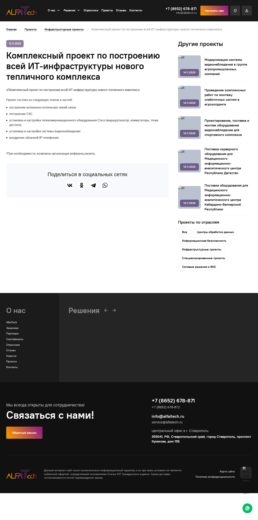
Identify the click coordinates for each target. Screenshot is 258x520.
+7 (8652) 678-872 (166, 407)
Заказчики (12, 327)
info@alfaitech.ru (186, 12)
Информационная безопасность (204, 241)
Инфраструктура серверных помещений (94, 367)
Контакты (135, 10)
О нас (51, 10)
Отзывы (121, 10)
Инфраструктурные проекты (64, 29)
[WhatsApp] (105, 185)
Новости (11, 355)
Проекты (107, 10)
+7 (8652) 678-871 (181, 9)
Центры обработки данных (215, 232)
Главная (11, 29)
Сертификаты (14, 339)
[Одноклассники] (81, 185)
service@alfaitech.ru (167, 422)
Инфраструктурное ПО (83, 356)
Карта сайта (227, 471)
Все (184, 232)
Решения (69, 10)
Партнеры (12, 333)
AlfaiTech (11, 322)
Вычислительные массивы (85, 350)
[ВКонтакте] (69, 185)
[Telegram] (93, 185)
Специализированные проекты (203, 258)
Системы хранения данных (85, 361)
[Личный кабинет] (247, 10)
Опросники (91, 10)
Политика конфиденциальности (215, 476)
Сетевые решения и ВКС (199, 267)
